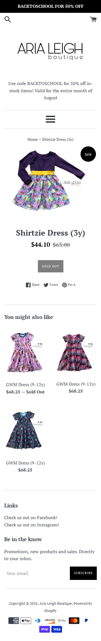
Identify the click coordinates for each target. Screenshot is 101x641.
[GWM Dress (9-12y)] (25, 352)
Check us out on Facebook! (30, 517)
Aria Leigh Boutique (55, 603)
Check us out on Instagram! (31, 525)
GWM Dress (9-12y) (25, 384)
